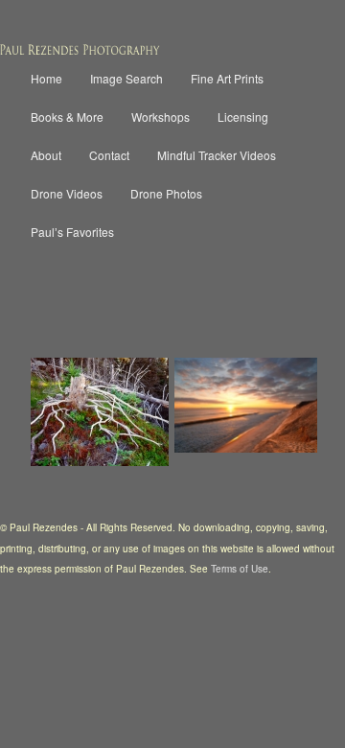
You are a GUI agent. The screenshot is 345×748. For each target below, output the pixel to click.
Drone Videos (67, 193)
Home (46, 78)
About (46, 155)
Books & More (67, 116)
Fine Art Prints (227, 78)
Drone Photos (166, 193)
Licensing (243, 116)
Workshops (160, 116)
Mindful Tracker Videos (216, 155)
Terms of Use (239, 568)
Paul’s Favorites (72, 231)
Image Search (126, 78)
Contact (109, 155)
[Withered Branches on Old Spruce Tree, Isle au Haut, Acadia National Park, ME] (99, 412)
